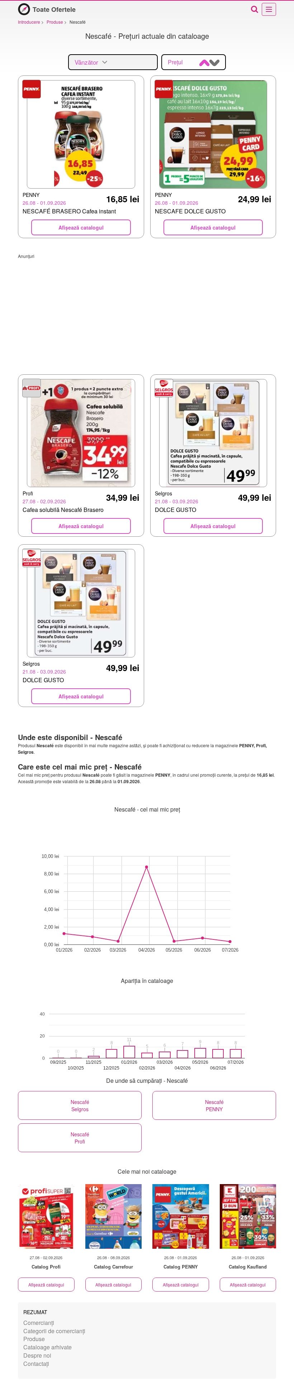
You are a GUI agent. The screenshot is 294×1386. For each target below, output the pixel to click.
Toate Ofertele (54, 9)
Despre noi (37, 1355)
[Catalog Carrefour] (113, 1216)
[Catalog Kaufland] (248, 1216)
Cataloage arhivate (47, 1347)
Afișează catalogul (46, 1284)
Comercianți (38, 1322)
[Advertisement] (147, 309)
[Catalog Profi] (46, 1216)
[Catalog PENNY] (180, 1216)
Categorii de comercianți (54, 1331)
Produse (34, 1339)
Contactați (36, 1363)
